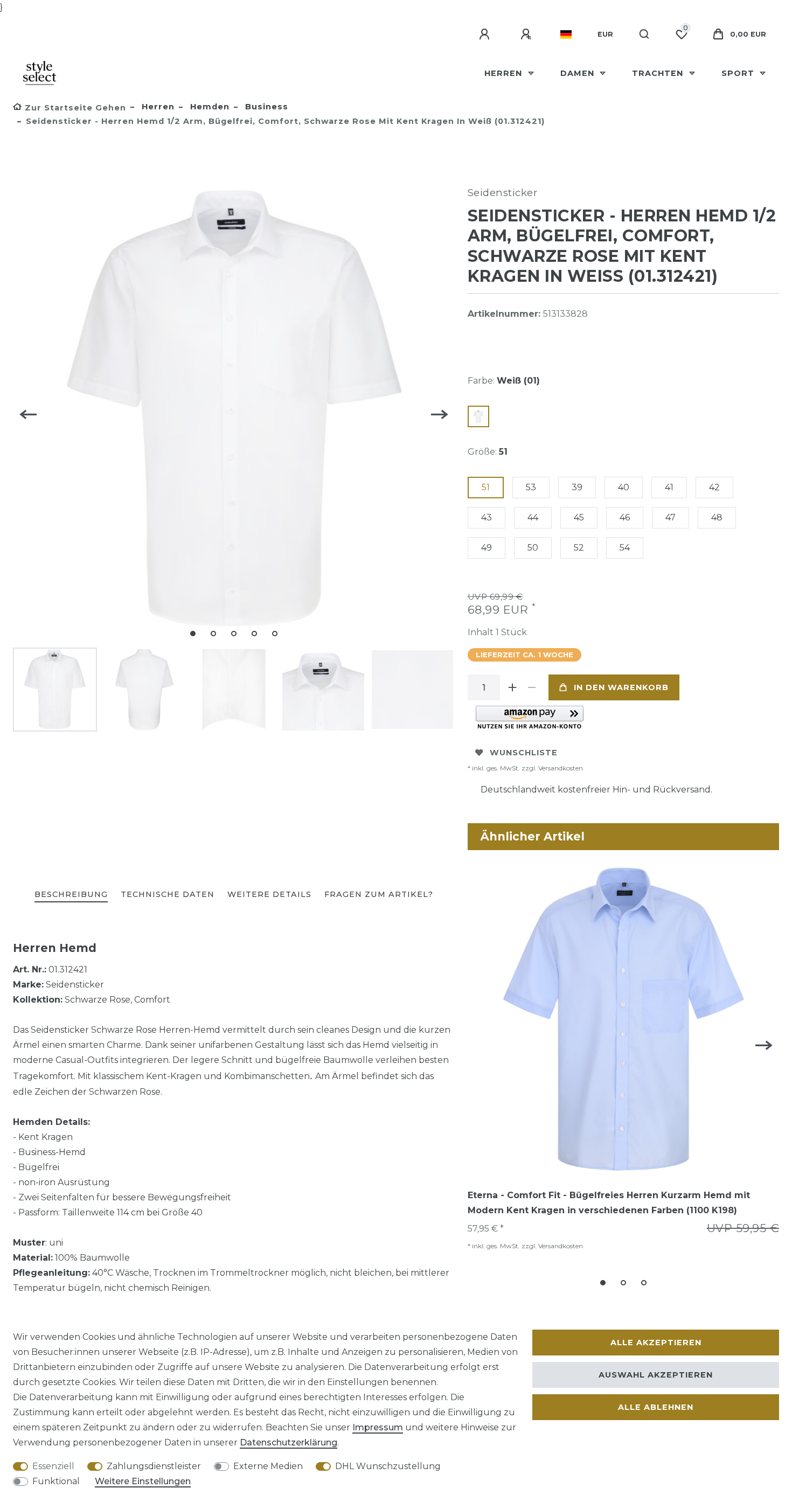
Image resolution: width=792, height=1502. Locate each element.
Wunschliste (524, 752)
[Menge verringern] (532, 687)
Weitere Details (269, 894)
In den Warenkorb (621, 687)
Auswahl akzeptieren (656, 1375)
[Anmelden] (486, 34)
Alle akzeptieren (655, 1342)
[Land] (566, 34)
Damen (578, 73)
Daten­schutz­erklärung (288, 1442)
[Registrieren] (527, 34)
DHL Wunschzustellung (388, 1466)
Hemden (208, 107)
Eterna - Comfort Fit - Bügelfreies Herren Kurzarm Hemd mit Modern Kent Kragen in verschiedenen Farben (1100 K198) (609, 1202)
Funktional (56, 1481)
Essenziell (53, 1466)
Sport (739, 73)
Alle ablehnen (655, 1407)
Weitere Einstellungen (143, 1481)
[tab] (71, 895)
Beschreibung (71, 894)
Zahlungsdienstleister (154, 1466)
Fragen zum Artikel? (378, 894)
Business (265, 107)
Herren (504, 73)
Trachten (659, 73)
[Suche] (644, 34)
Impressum (377, 1427)
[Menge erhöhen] (513, 687)
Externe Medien (268, 1466)
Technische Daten (167, 894)
